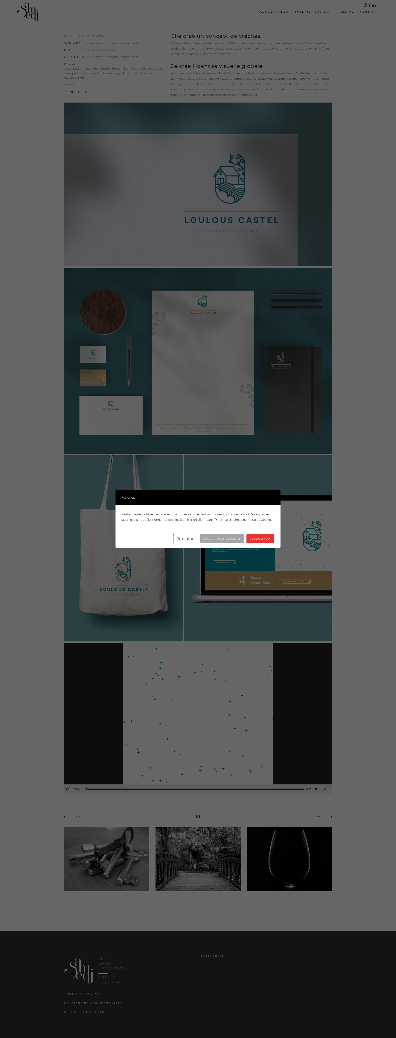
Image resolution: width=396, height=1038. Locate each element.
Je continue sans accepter (221, 538)
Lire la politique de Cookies (252, 520)
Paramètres (185, 538)
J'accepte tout (260, 538)
